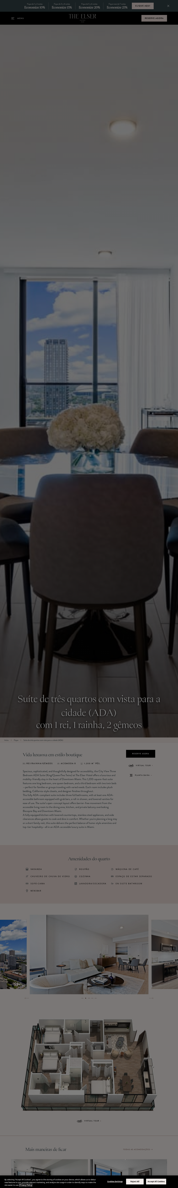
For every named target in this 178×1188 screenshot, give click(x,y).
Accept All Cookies (156, 1181)
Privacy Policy (26, 1185)
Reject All (134, 1181)
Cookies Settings (115, 1181)
